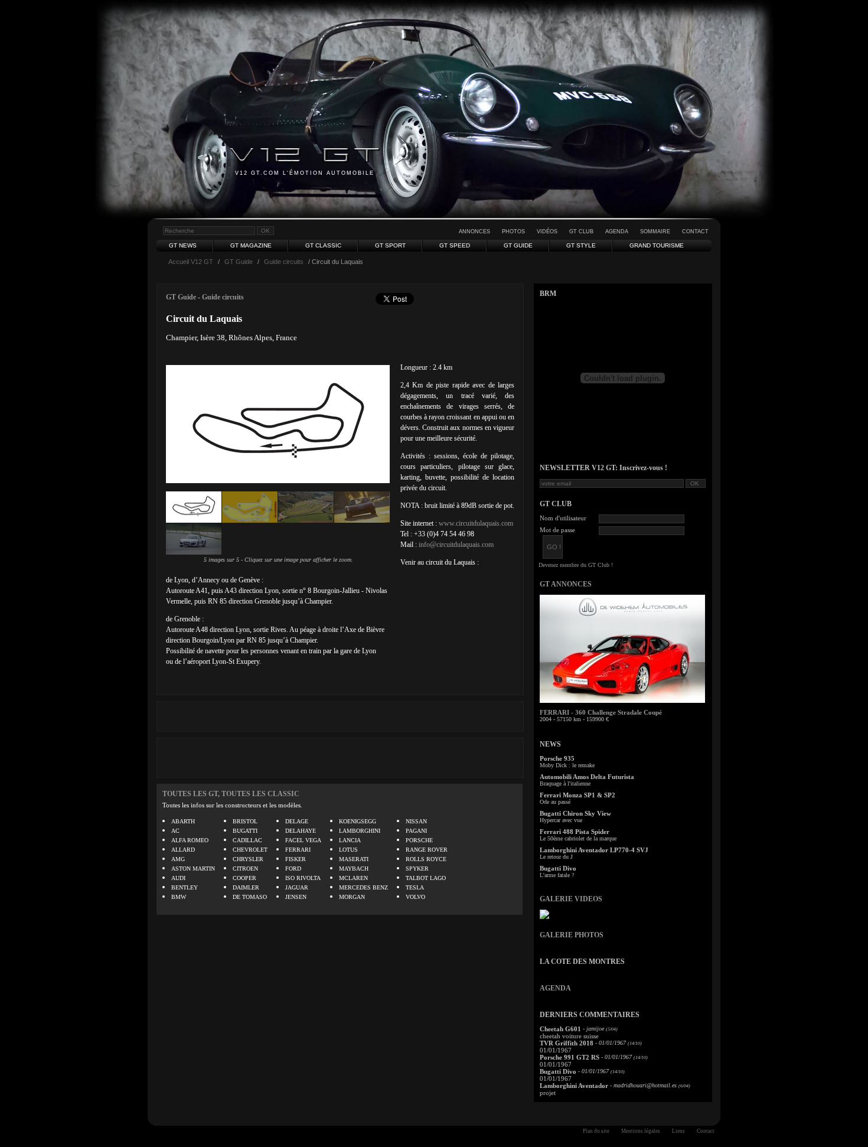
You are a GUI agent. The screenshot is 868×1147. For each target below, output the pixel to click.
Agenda (616, 231)
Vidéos (547, 231)
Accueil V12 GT (190, 261)
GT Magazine (251, 245)
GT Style (581, 245)
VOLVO (415, 897)
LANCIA (350, 840)
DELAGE (296, 821)
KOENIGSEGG (357, 821)
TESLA (415, 887)
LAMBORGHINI (359, 830)
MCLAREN (353, 878)
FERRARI (298, 849)
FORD (293, 868)
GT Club (581, 231)
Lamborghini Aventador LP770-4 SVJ (594, 849)
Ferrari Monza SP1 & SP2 (577, 795)
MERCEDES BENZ (363, 887)
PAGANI (416, 830)
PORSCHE (419, 840)
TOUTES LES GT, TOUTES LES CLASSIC (230, 794)
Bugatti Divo (558, 868)
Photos (513, 231)
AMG (178, 859)
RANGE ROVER (427, 849)
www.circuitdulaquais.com (476, 523)
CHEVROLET (250, 849)
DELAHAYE (300, 830)
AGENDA (555, 988)
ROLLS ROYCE (426, 859)
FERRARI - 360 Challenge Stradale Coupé (601, 712)
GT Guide (518, 245)
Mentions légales (640, 1131)
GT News (183, 245)
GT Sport (390, 245)
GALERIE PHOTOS (571, 935)
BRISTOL (245, 821)
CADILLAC (247, 840)
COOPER (244, 878)
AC (175, 830)
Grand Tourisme (656, 245)
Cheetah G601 (560, 1028)
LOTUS (348, 849)
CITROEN (245, 868)
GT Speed (454, 245)
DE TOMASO (250, 897)
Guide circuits (284, 261)
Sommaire (655, 231)
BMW (178, 897)
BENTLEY (184, 887)
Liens (678, 1131)
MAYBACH (353, 868)
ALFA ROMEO (189, 840)
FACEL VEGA (303, 840)
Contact (695, 231)
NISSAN (416, 821)
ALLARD (183, 849)
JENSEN (295, 897)
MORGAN (352, 897)
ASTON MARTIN (193, 868)
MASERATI (353, 859)
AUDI (178, 878)
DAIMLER (246, 887)
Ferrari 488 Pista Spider (574, 831)
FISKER (295, 859)
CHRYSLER (248, 859)
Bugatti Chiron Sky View (575, 813)
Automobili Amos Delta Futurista (587, 776)
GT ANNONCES (566, 584)
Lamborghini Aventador (574, 1085)
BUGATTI (245, 830)
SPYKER (417, 868)
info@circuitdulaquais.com (456, 544)
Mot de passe (557, 529)
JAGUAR (296, 887)
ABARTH (183, 821)
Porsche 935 (557, 758)
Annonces (474, 231)
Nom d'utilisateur (563, 518)
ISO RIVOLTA (303, 878)
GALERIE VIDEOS (571, 899)
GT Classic (323, 245)
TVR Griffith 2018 (566, 1043)
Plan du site (596, 1131)
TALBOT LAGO (426, 878)
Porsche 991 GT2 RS (569, 1057)
